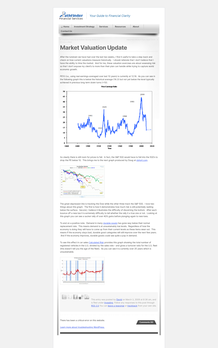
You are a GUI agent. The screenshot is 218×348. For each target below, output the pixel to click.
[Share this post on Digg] (69, 296)
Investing (108, 302)
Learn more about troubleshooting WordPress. (82, 327)
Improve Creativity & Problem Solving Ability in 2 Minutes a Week (80, 41)
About (136, 26)
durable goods (110, 223)
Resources (120, 26)
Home (66, 26)
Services (103, 26)
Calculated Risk (96, 242)
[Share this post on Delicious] (81, 296)
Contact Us (66, 31)
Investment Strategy (84, 26)
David (119, 299)
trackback (132, 305)
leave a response (116, 305)
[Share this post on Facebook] (75, 296)
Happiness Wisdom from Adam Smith (141, 40)
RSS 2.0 (95, 305)
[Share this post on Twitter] (64, 296)
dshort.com (141, 160)
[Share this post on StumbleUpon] (86, 296)
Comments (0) (146, 322)
